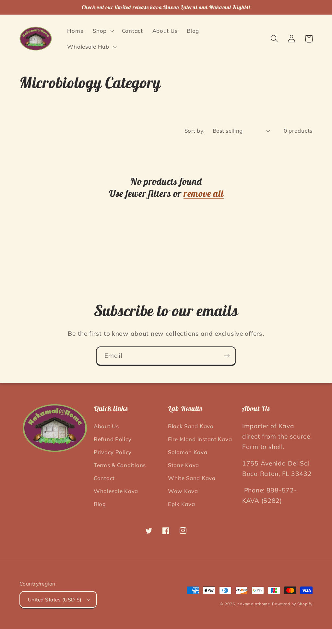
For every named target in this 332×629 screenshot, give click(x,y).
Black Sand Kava (191, 426)
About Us (106, 426)
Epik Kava (181, 504)
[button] (102, 30)
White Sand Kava (192, 478)
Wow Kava (183, 491)
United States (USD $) (54, 599)
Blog (100, 504)
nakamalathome (253, 603)
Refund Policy (112, 439)
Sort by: (194, 130)
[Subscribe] (226, 355)
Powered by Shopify (292, 603)
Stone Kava (183, 465)
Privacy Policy (113, 452)
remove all (204, 193)
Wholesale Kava (116, 491)
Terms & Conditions (120, 465)
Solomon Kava (188, 452)
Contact (104, 478)
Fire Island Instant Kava (200, 439)
